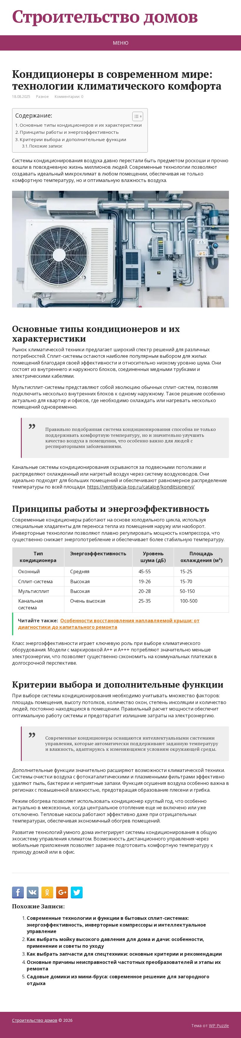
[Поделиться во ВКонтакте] (33, 892)
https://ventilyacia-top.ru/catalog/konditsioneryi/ (141, 487)
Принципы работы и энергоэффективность (69, 132)
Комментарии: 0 (69, 96)
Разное (42, 96)
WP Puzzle (219, 1025)
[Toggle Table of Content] (135, 116)
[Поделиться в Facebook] (18, 892)
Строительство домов (105, 16)
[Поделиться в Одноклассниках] (47, 892)
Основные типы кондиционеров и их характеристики (81, 125)
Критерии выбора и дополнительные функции (73, 139)
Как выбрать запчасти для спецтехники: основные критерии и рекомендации (124, 954)
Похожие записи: (46, 146)
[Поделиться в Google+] (62, 892)
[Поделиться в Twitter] (77, 892)
